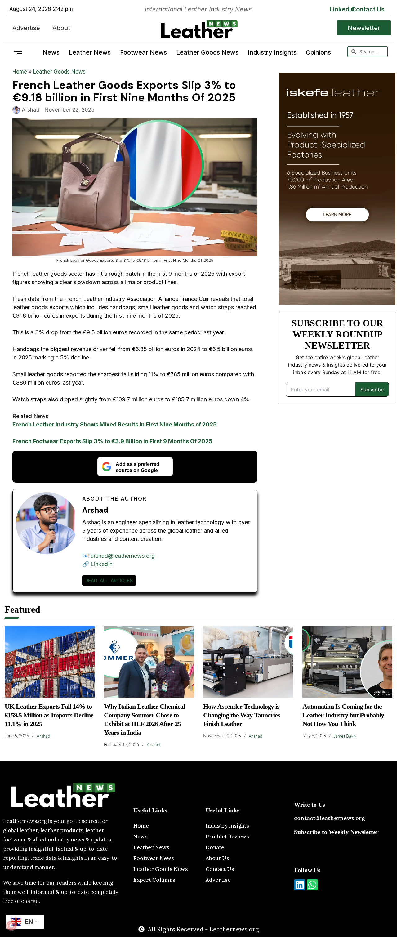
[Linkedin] (299, 884)
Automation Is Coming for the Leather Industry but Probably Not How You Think (343, 715)
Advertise (26, 28)
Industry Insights (272, 52)
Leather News (90, 52)
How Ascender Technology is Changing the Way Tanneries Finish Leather (241, 715)
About (61, 28)
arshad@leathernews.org (123, 555)
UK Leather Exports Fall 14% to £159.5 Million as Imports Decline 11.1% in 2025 (49, 715)
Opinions (318, 52)
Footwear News (143, 52)
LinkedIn (342, 9)
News (51, 52)
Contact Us (368, 9)
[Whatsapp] (312, 884)
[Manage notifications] (11, 926)
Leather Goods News (207, 52)
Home (19, 72)
